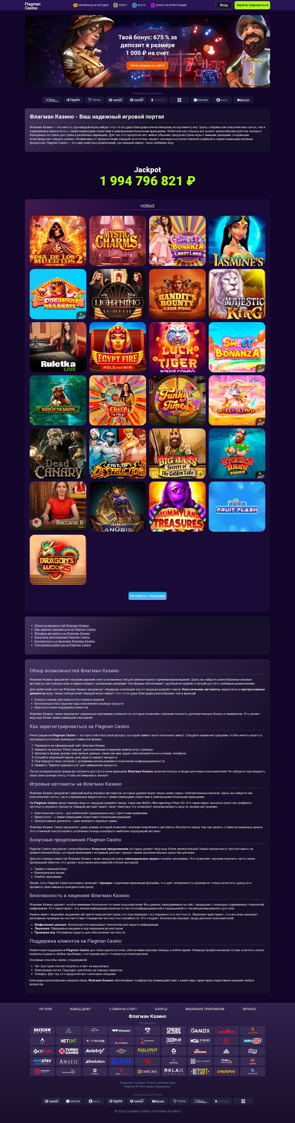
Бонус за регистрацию (171, 5)
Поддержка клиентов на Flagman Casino (63, 645)
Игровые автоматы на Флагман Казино (62, 633)
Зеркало (249, 1009)
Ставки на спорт (123, 1009)
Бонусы (161, 1009)
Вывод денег (80, 1009)
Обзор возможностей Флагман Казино (62, 625)
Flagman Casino (33, 5)
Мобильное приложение (205, 1009)
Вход (224, 5)
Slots (142, 5)
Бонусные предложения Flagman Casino (62, 637)
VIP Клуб (45, 1009)
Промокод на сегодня (93, 5)
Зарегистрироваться (252, 5)
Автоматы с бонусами (147, 596)
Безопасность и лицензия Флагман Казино (65, 641)
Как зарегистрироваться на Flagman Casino (65, 629)
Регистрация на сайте (147, 65)
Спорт (123, 5)
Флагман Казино (147, 1016)
